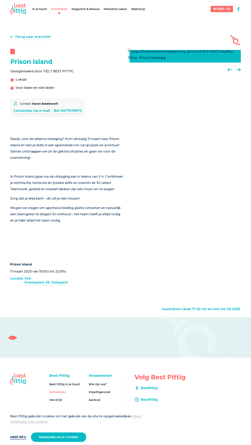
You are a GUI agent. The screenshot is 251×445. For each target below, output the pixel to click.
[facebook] (238, 9)
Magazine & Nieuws (86, 9)
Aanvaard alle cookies (58, 437)
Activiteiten (59, 9)
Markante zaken (115, 9)
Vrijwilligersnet (99, 392)
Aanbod (94, 400)
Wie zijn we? (98, 384)
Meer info (18, 437)
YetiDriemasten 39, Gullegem (46, 280)
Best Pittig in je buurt (64, 384)
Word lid (55, 400)
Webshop (138, 9)
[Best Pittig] (18, 9)
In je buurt (39, 9)
